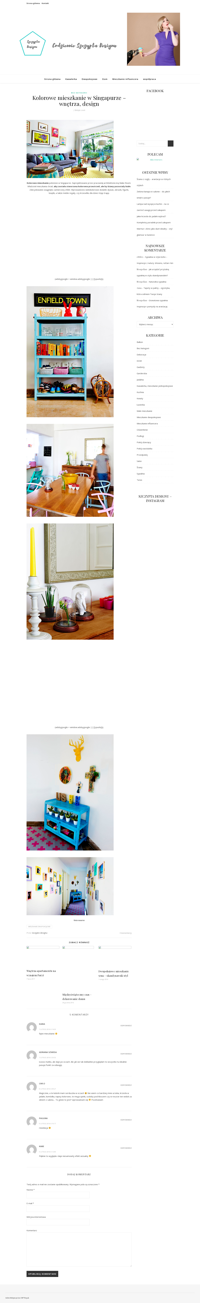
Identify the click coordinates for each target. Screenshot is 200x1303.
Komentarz (32, 1230)
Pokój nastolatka (144, 448)
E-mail (30, 1203)
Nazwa (31, 1189)
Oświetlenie (142, 429)
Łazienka (141, 404)
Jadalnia (140, 379)
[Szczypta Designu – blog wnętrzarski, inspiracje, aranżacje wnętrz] (100, 41)
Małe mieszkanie (144, 411)
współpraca (149, 79)
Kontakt (45, 3)
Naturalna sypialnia (157, 281)
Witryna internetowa (36, 1217)
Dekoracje (141, 354)
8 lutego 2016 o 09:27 (47, 1089)
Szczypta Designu (39, 933)
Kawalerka (71, 79)
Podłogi (140, 436)
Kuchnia (140, 392)
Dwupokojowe (89, 79)
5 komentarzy (126, 933)
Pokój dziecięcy (144, 442)
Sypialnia (141, 473)
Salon (139, 461)
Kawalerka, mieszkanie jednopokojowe (155, 386)
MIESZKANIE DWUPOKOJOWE (39, 926)
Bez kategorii (79, 93)
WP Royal (25, 1298)
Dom (104, 79)
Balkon (140, 342)
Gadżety (141, 367)
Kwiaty (140, 398)
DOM (139, 360)
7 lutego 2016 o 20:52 (47, 1057)
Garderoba (142, 373)
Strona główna (33, 3)
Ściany (139, 467)
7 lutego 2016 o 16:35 (47, 1029)
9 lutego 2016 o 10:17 (47, 1124)
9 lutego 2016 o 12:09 (47, 1152)
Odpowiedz (126, 1025)
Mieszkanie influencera (125, 79)
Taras (139, 480)
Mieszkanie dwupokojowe (149, 417)
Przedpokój (142, 454)
